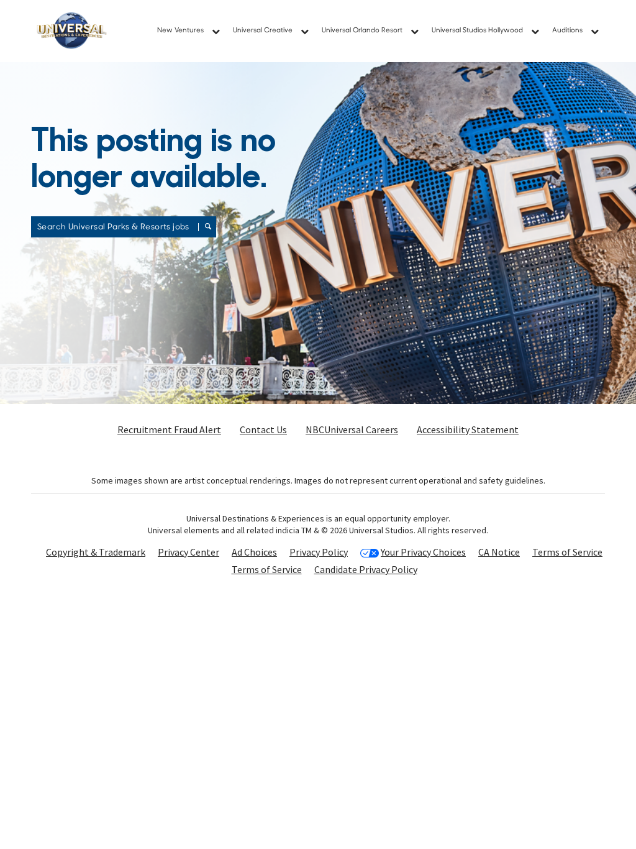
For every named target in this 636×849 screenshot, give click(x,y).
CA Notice (499, 552)
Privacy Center (188, 552)
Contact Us (263, 429)
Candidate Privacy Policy (365, 569)
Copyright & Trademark (95, 552)
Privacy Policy (318, 552)
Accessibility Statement (468, 429)
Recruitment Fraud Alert (169, 429)
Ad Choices (254, 552)
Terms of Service (567, 552)
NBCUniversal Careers (352, 429)
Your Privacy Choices (423, 552)
